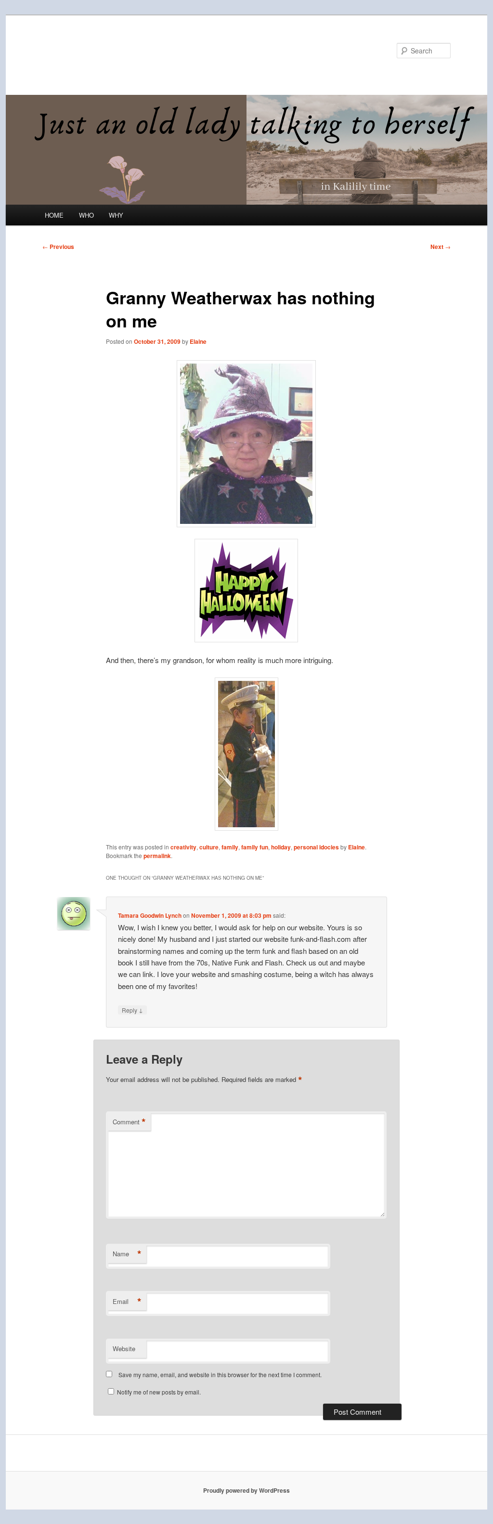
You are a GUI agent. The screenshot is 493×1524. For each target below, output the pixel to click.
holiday (281, 847)
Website (124, 1348)
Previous (58, 246)
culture (209, 847)
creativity (183, 847)
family (229, 847)
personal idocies (316, 847)
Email (127, 1301)
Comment (129, 1122)
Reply (132, 1009)
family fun (254, 847)
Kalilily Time (84, 50)
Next (440, 246)
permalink (157, 855)
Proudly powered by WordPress (246, 1490)
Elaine (198, 341)
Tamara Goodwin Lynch (150, 915)
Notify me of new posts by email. (159, 1392)
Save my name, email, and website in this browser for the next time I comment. (220, 1374)
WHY (116, 215)
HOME (54, 215)
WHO (86, 215)
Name (127, 1254)
